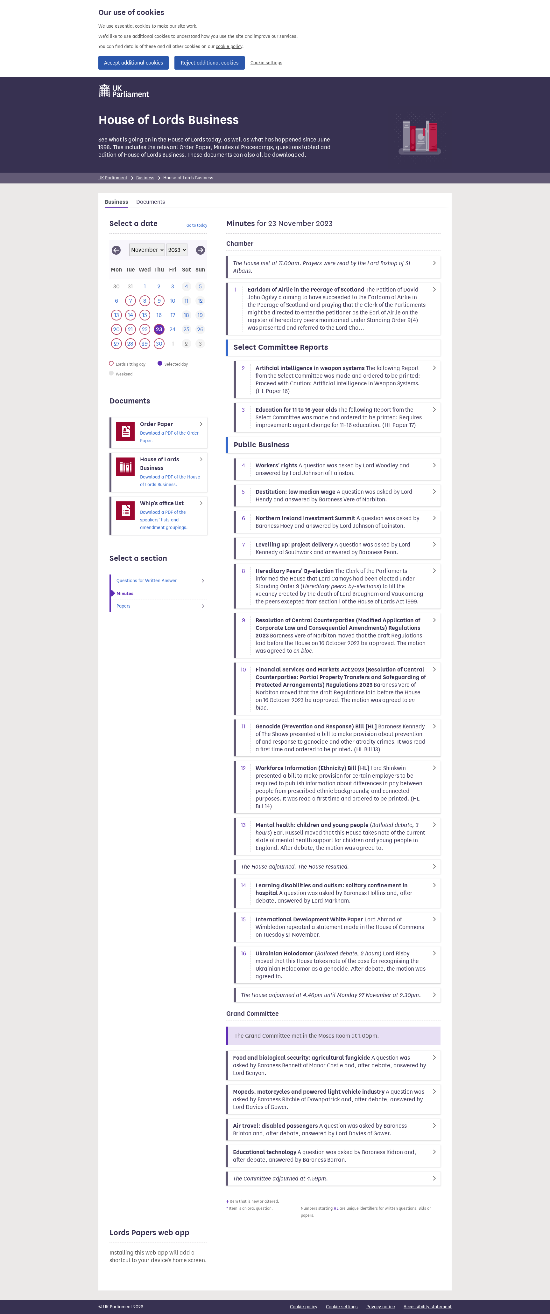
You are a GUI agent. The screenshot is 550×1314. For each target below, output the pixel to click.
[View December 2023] (200, 249)
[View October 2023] (116, 249)
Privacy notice (380, 1307)
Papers (123, 606)
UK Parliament (112, 178)
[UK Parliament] (124, 91)
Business (145, 178)
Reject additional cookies (209, 63)
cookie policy (229, 46)
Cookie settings (266, 62)
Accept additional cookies (133, 63)
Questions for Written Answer (146, 580)
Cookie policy (303, 1307)
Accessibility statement (428, 1307)
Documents (150, 201)
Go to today (197, 225)
